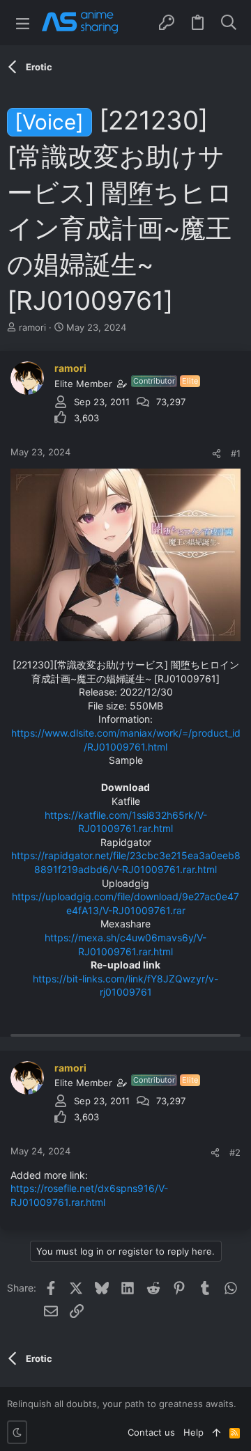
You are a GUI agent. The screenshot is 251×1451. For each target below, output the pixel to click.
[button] (22, 22)
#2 (235, 1152)
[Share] (216, 453)
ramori (32, 327)
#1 (236, 453)
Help (193, 1432)
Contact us (151, 1432)
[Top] (216, 1432)
